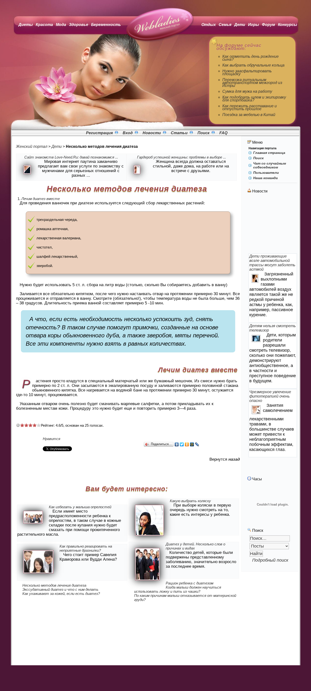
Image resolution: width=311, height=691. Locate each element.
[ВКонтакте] (176, 444)
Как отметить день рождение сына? (250, 57)
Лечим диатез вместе (40, 199)
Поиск (203, 133)
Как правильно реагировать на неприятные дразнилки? (86, 548)
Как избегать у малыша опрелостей (80, 507)
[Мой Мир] (192, 444)
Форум (268, 25)
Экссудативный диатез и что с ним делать (60, 589)
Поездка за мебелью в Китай (248, 115)
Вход (128, 133)
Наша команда (265, 178)
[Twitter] (181, 444)
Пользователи (266, 173)
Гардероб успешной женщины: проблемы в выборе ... (181, 157)
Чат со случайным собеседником (269, 165)
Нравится (51, 439)
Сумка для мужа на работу (247, 91)
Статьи (179, 133)
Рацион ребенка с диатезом (189, 583)
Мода (61, 25)
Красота (44, 25)
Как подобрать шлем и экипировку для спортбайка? (254, 98)
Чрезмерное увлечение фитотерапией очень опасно (270, 396)
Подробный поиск (270, 560)
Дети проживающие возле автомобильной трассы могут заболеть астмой (272, 262)
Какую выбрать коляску (190, 501)
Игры (253, 25)
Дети (239, 25)
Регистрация (99, 133)
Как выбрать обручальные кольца (253, 65)
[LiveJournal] (197, 444)
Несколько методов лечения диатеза (54, 585)
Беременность (106, 25)
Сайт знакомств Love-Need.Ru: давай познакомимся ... (71, 157)
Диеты (25, 25)
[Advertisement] (273, 224)
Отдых (208, 25)
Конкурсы (287, 25)
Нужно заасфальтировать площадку (247, 72)
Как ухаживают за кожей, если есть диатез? (61, 593)
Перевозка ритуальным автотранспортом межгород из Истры (252, 83)
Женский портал (31, 146)
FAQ (223, 133)
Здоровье (78, 25)
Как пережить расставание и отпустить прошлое (249, 107)
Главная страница (269, 153)
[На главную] (158, 41)
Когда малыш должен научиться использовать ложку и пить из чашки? (177, 589)
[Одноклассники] (187, 444)
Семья (225, 25)
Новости (152, 133)
